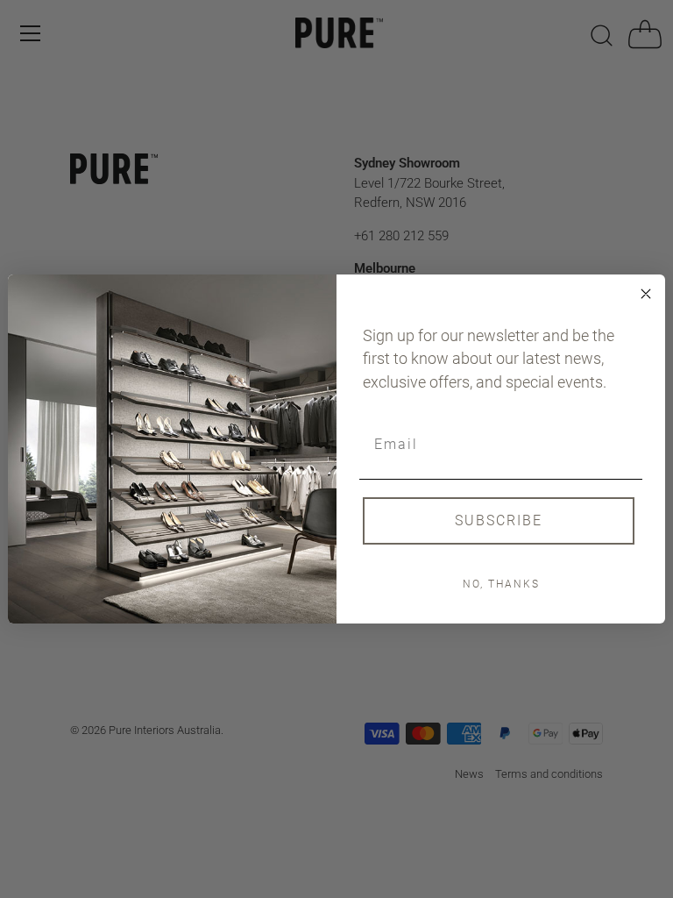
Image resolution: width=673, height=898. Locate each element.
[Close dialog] (645, 293)
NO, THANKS (501, 584)
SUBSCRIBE (498, 520)
